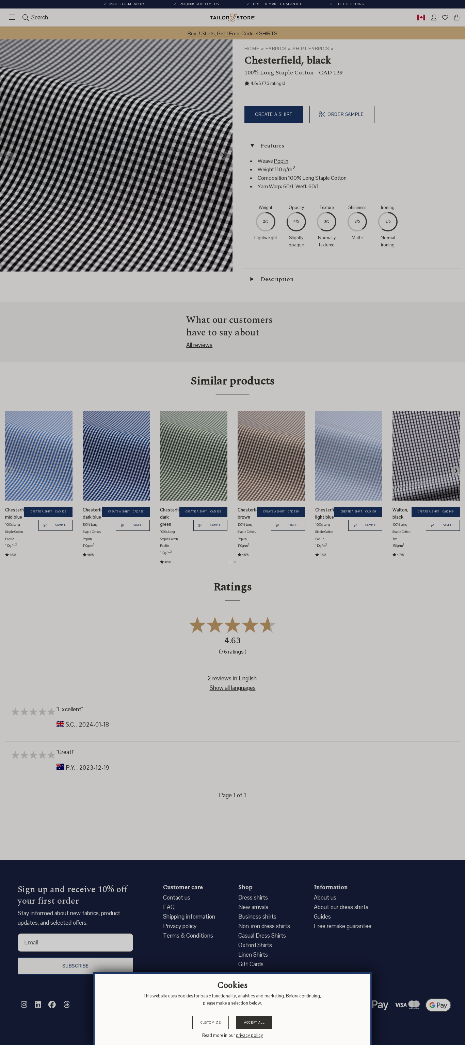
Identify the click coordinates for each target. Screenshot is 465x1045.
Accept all (254, 1022)
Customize (211, 1022)
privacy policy (249, 1035)
